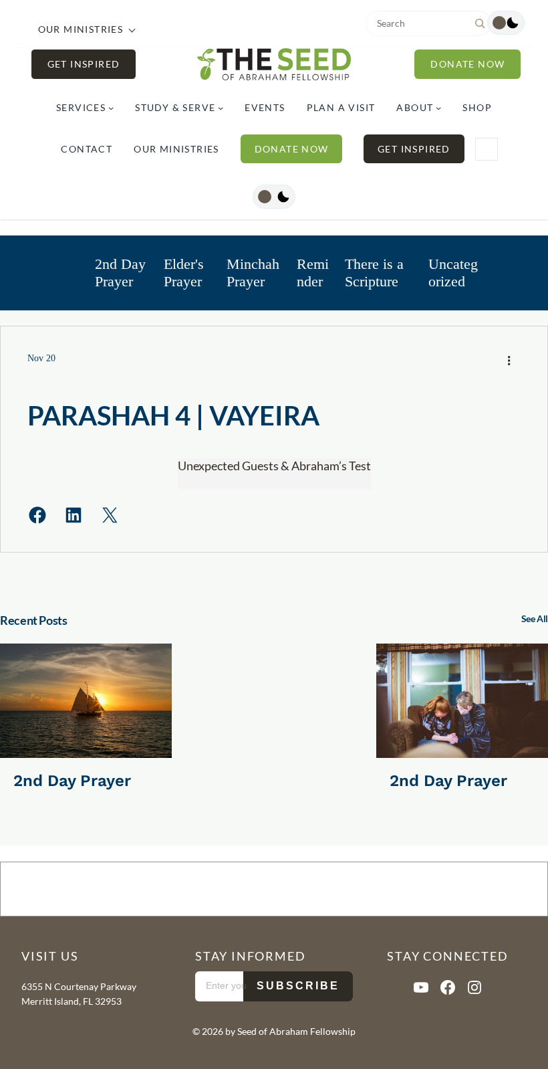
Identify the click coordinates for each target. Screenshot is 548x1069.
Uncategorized (453, 273)
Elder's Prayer (184, 273)
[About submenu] (438, 107)
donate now (467, 64)
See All (534, 618)
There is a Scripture (374, 273)
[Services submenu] (111, 107)
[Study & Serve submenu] (220, 107)
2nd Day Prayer (120, 273)
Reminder (313, 273)
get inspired (83, 64)
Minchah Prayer (253, 273)
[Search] (480, 23)
